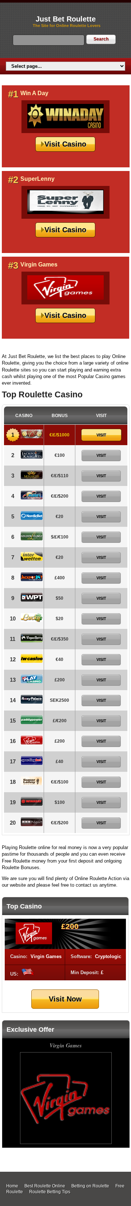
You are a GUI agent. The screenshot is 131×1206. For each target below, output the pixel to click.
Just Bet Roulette (66, 19)
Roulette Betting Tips (49, 1191)
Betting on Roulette (90, 1186)
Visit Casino (65, 144)
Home (12, 1186)
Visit (101, 435)
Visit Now (65, 999)
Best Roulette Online (44, 1186)
